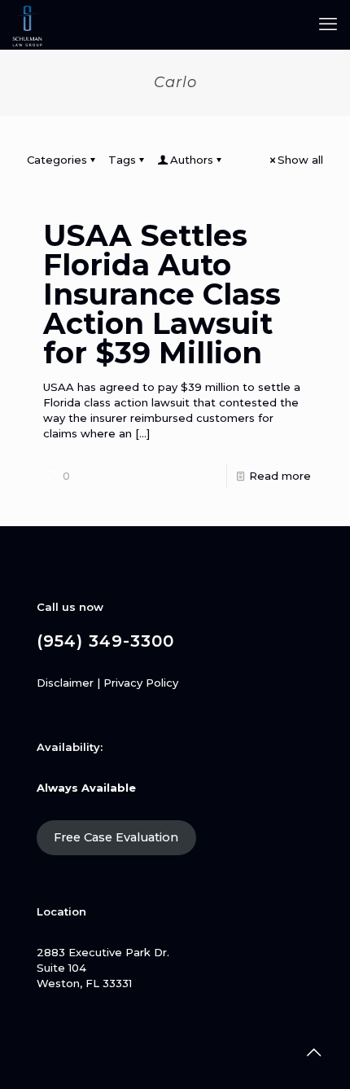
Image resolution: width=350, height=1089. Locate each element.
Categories (57, 159)
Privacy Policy (140, 682)
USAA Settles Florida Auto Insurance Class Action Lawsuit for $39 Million (162, 294)
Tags (122, 159)
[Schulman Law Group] (27, 24)
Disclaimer (65, 682)
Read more (280, 475)
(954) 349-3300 (105, 641)
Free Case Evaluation (116, 837)
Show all (300, 159)
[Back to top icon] (313, 1052)
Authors (191, 159)
